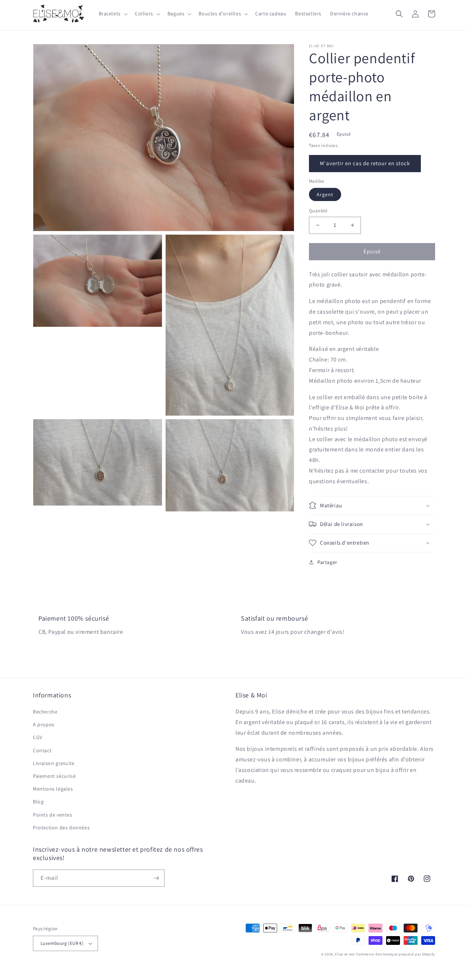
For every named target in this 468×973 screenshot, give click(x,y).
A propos (43, 724)
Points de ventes (52, 814)
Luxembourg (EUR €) (62, 943)
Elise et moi (345, 954)
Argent (325, 194)
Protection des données (61, 827)
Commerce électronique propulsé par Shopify (395, 954)
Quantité (318, 211)
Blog (38, 801)
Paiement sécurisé (54, 776)
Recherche (45, 711)
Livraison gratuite (54, 763)
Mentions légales (53, 788)
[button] (112, 13)
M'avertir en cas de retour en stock (365, 163)
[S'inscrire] (156, 878)
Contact (42, 750)
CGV (37, 737)
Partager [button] (327, 562)
